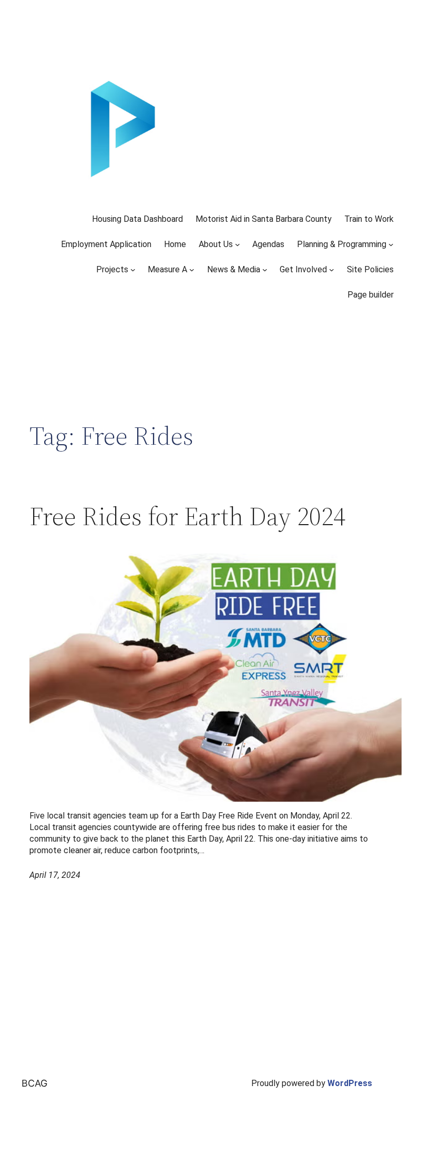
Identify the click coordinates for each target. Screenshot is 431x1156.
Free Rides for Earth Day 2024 (187, 516)
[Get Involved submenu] (331, 269)
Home (175, 244)
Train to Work (369, 219)
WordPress (349, 1083)
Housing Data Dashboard (137, 219)
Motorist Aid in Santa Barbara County (264, 219)
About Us (216, 244)
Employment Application (106, 244)
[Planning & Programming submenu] (391, 244)
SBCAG (31, 1083)
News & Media (233, 269)
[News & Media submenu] (265, 269)
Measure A (167, 269)
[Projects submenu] (133, 269)
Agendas (268, 244)
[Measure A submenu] (191, 269)
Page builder (370, 295)
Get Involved (303, 269)
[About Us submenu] (237, 244)
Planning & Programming (341, 244)
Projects (112, 269)
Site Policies (370, 269)
